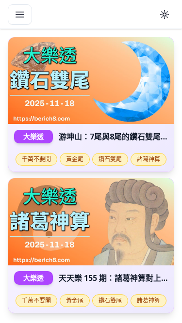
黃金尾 (74, 159)
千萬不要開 (36, 159)
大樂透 (33, 136)
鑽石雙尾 (110, 159)
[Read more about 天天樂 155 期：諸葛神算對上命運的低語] (91, 221)
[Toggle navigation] (20, 14)
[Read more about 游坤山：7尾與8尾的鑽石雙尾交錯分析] (91, 80)
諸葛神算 (148, 159)
